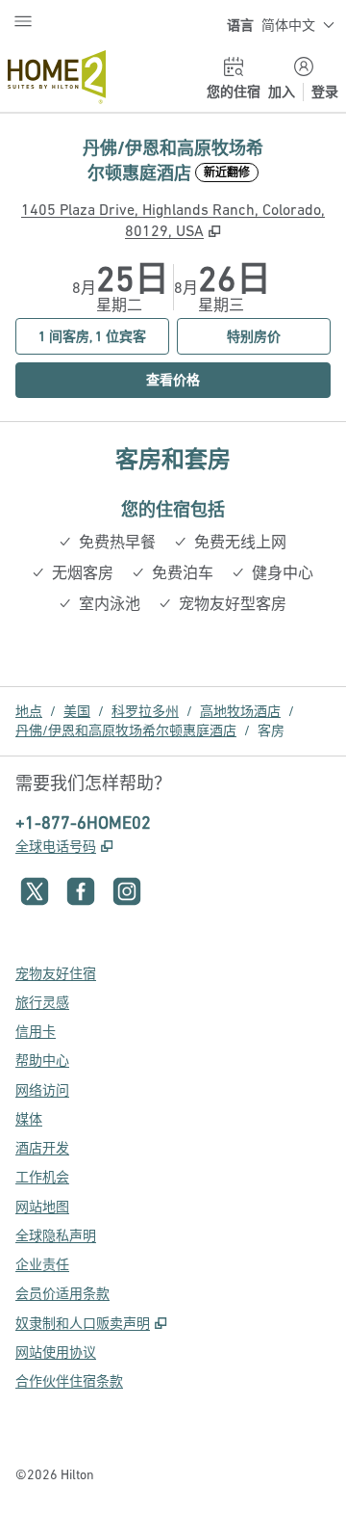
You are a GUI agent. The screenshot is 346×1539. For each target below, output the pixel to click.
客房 (271, 730)
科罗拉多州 (145, 711)
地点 (28, 711)
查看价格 (213, 379)
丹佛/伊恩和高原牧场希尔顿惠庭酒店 (125, 730)
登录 (324, 91)
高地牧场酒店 (240, 711)
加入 (281, 91)
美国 (76, 711)
